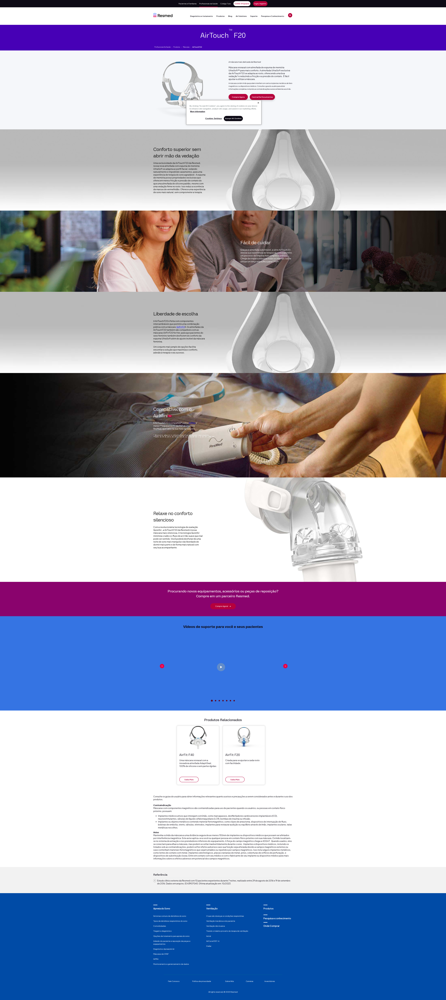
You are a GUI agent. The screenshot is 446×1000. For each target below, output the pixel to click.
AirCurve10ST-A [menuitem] (212, 941)
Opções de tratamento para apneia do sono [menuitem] (171, 936)
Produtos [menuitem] (268, 908)
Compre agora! (223, 606)
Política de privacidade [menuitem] (201, 981)
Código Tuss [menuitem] (225, 3)
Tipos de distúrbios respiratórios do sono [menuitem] (170, 921)
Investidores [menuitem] (270, 981)
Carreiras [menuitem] (249, 981)
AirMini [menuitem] (155, 959)
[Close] (258, 102)
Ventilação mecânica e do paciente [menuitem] (220, 921)
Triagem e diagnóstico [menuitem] (162, 931)
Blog (230, 16)
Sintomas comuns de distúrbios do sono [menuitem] (169, 916)
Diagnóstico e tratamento (201, 16)
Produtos (220, 16)
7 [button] (234, 700)
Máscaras (186, 47)
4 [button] (223, 700)
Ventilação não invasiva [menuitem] (215, 926)
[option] (223, 666)
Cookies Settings (213, 119)
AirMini (192, 423)
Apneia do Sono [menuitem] (161, 908)
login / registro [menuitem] (260, 4)
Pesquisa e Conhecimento (272, 16)
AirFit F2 (180, 327)
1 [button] (212, 701)
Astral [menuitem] (208, 936)
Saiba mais (189, 779)
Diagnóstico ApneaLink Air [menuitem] (163, 949)
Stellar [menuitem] (208, 946)
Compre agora (238, 97)
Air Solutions (241, 16)
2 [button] (215, 700)
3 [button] (219, 700)
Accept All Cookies (233, 118)
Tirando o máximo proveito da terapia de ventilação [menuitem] (227, 931)
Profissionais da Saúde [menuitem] (208, 3)
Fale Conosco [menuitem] (174, 981)
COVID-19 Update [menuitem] (242, 4)
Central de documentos (262, 97)
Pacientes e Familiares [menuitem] (188, 3)
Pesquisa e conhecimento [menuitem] (277, 918)
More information (197, 112)
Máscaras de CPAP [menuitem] (161, 954)
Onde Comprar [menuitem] (271, 925)
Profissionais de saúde (162, 47)
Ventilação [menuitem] (212, 908)
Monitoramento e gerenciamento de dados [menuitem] (171, 964)
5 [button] (226, 700)
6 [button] (230, 700)
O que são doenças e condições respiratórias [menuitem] (225, 916)
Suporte (253, 16)
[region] (224, 112)
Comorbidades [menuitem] (159, 926)
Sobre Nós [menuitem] (229, 981)
